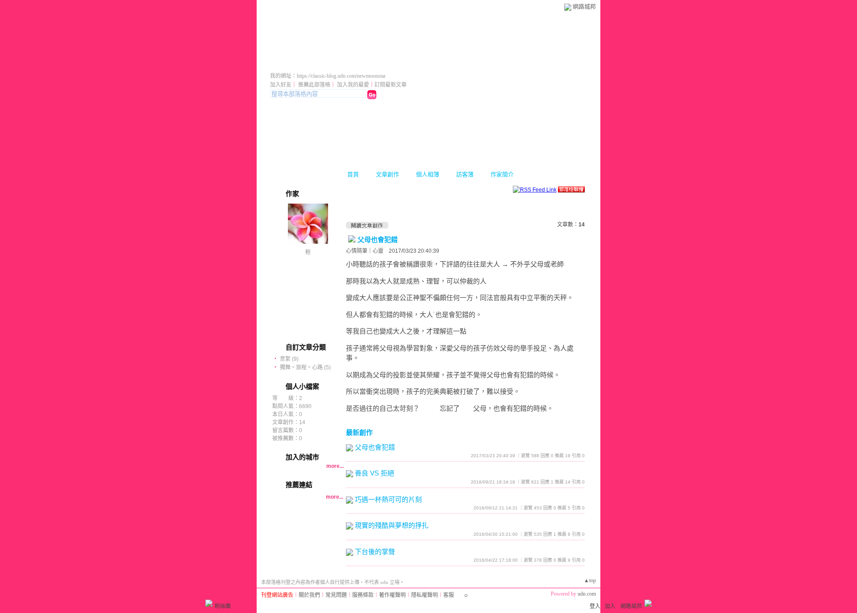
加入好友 (280, 85)
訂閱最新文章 (390, 85)
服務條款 (363, 595)
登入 (595, 606)
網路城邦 (584, 6)
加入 (610, 606)
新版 (388, 64)
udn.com (587, 594)
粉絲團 (223, 606)
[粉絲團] (208, 603)
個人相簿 (427, 174)
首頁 (353, 174)
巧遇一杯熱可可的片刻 (388, 499)
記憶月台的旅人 (314, 64)
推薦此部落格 (314, 85)
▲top (590, 580)
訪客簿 (465, 174)
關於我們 (309, 595)
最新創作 (359, 432)
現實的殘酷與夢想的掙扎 (391, 525)
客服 (448, 595)
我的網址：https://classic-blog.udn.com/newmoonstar (328, 76)
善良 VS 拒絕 (374, 473)
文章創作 (387, 174)
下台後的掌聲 (375, 551)
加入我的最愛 (353, 85)
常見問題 (336, 595)
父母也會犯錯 (378, 239)
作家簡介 (502, 174)
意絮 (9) (289, 359)
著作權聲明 (392, 595)
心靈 (378, 251)
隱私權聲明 (424, 595)
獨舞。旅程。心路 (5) (305, 367)
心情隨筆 (356, 251)
